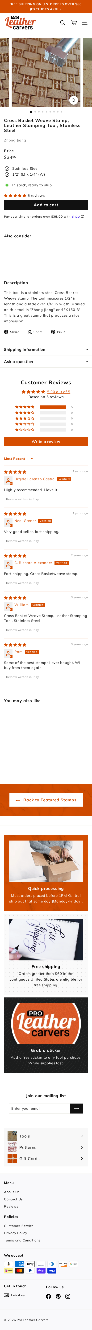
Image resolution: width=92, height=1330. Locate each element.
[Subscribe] (76, 1109)
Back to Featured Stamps (49, 799)
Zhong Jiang (15, 140)
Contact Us (13, 1199)
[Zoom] (73, 100)
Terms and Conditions (22, 1240)
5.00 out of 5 (58, 392)
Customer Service (19, 1226)
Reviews (11, 1206)
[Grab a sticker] (46, 1023)
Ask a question (18, 361)
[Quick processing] (46, 861)
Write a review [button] (46, 441)
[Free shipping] (46, 940)
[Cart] (73, 23)
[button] (16, 195)
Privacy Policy (15, 1233)
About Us (12, 1192)
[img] (15, 472)
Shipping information (25, 349)
